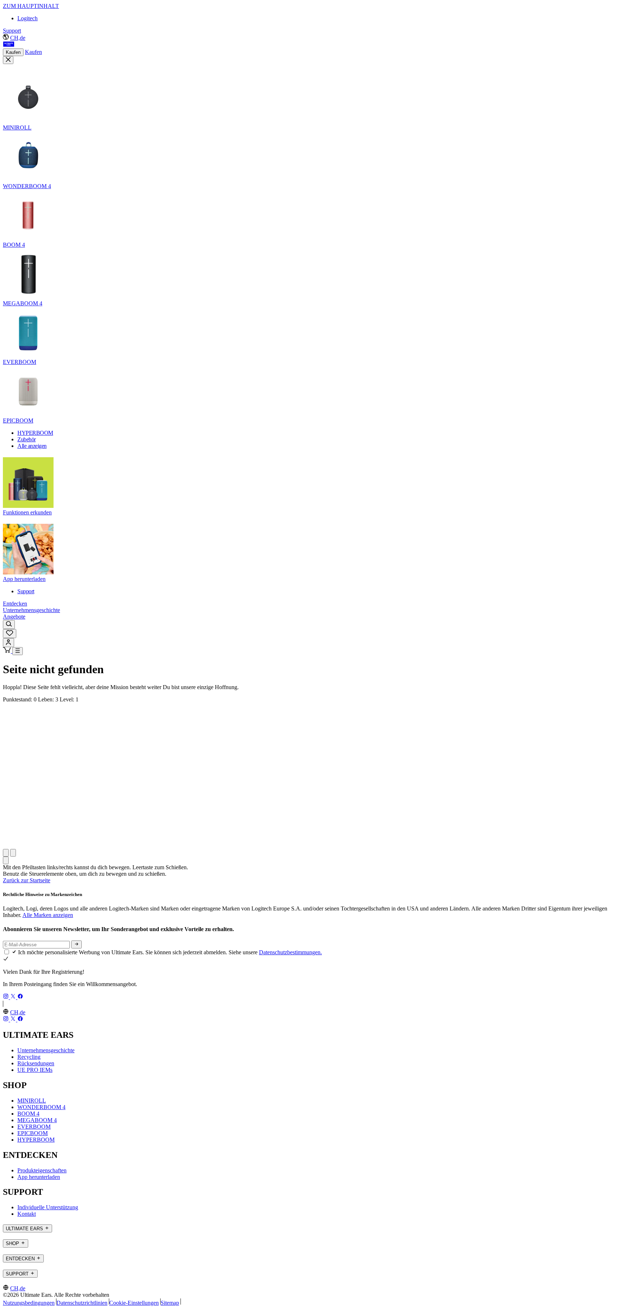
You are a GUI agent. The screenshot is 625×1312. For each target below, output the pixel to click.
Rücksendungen (35, 1063)
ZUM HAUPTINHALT (31, 6)
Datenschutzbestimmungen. (290, 952)
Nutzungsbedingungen (29, 1303)
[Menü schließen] (8, 60)
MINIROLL (31, 1100)
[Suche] (9, 624)
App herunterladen (38, 1177)
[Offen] (17, 651)
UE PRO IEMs (34, 1070)
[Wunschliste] (9, 633)
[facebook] (20, 997)
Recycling (29, 1057)
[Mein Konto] (8, 642)
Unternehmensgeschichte (31, 610)
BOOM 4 (28, 1114)
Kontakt (26, 1214)
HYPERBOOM (36, 1140)
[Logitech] (8, 45)
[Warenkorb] (7, 651)
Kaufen (13, 52)
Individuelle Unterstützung (47, 1207)
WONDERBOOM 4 (41, 1107)
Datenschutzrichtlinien (81, 1303)
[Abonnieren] (76, 944)
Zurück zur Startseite (26, 880)
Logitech (27, 18)
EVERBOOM (34, 1127)
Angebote (14, 616)
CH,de (17, 38)
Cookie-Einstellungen (134, 1303)
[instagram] (6, 997)
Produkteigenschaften (42, 1170)
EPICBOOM (32, 1133)
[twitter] (13, 997)
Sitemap (170, 1303)
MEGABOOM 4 (37, 1120)
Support (12, 30)
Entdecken (15, 603)
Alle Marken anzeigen (47, 915)
